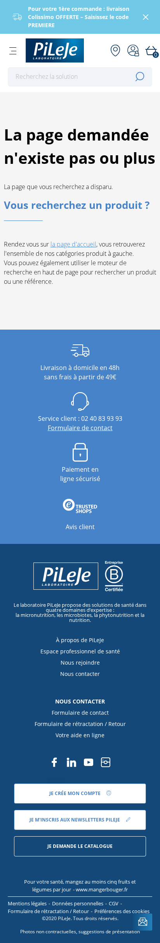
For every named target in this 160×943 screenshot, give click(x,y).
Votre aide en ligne (80, 735)
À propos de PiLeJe (80, 640)
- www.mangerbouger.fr (100, 889)
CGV (113, 903)
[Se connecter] (133, 50)
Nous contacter (80, 673)
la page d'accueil (73, 244)
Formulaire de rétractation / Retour (80, 724)
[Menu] (13, 50)
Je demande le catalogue (80, 846)
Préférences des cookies (122, 911)
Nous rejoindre (80, 662)
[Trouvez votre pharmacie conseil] (115, 50)
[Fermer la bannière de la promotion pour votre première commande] (145, 17)
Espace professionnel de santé (80, 651)
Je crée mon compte (75, 793)
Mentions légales (27, 903)
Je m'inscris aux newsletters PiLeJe (75, 819)
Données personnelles (77, 903)
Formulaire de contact (80, 428)
